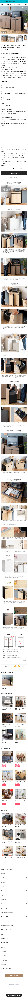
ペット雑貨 (3, 951)
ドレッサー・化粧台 (5, 921)
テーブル (3, 882)
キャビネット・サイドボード (7, 912)
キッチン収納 (4, 899)
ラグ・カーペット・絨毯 (6, 929)
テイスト (3, 873)
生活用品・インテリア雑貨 (7, 925)
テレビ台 (3, 890)
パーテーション (4, 960)
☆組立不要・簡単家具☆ (6, 869)
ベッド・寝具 (4, 895)
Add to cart (14, 173)
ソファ (2, 886)
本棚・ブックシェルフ (5, 938)
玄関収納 (3, 947)
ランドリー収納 (4, 942)
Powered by (12, 984)
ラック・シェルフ (4, 916)
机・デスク (3, 877)
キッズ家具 (3, 964)
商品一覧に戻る (14, 975)
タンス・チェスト (4, 908)
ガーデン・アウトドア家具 (6, 968)
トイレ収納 (3, 955)
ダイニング (3, 903)
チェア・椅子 (4, 934)
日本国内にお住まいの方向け (14, 177)
